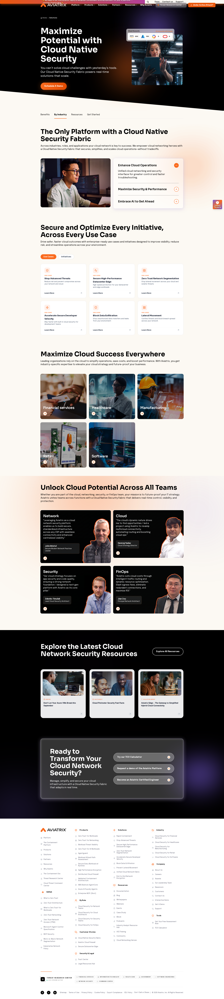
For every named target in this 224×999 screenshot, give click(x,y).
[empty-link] (63, 396)
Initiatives (66, 256)
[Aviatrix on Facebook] (42, 992)
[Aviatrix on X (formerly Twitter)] (48, 992)
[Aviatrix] (54, 9)
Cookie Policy (99, 992)
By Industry (60, 115)
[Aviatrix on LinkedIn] (55, 992)
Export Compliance (114, 992)
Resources (130, 9)
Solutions (102, 9)
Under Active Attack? (203, 9)
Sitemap (63, 992)
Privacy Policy (87, 992)
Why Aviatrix (146, 9)
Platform (75, 9)
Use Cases (48, 256)
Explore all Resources (167, 651)
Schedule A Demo (53, 86)
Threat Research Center (59, 978)
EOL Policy (128, 992)
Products (88, 9)
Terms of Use (74, 992)
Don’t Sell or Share (141, 992)
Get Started (93, 115)
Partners (116, 9)
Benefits (45, 115)
